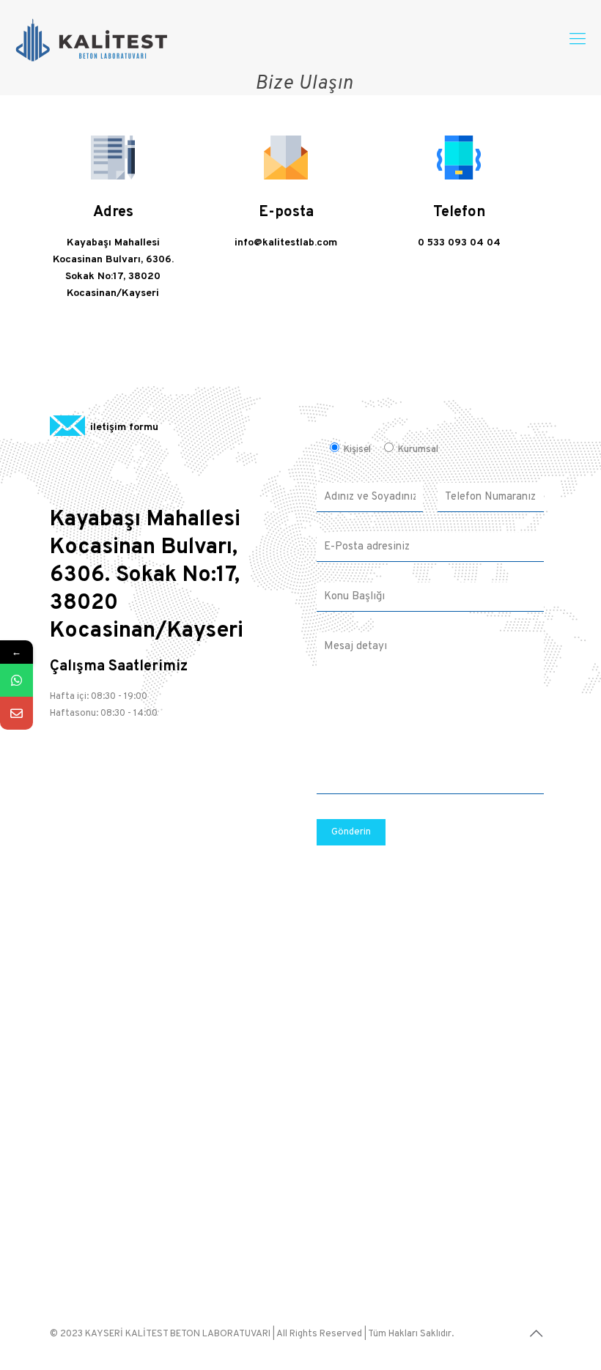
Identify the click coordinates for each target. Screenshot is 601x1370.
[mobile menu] (577, 40)
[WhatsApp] (16, 680)
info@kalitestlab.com (286, 243)
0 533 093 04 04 (459, 243)
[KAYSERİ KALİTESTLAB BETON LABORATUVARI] (92, 40)
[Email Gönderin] (16, 713)
